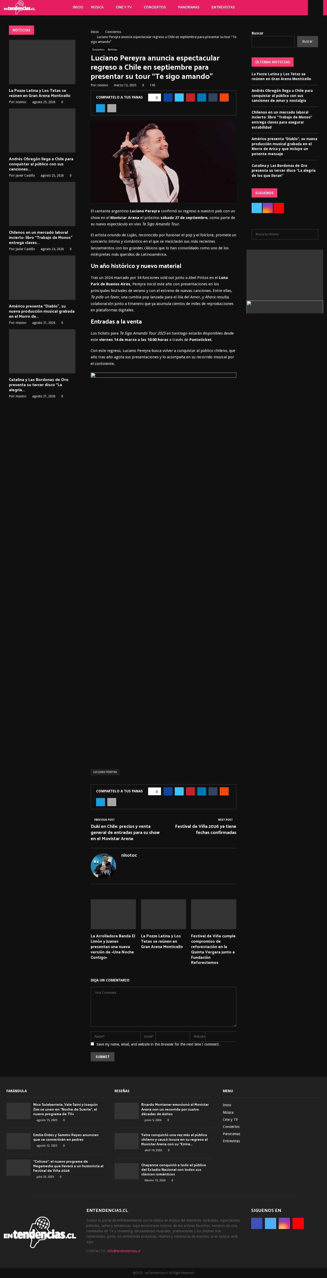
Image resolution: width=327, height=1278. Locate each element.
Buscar (257, 33)
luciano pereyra (105, 772)
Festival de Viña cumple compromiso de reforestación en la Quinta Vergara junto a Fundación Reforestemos (213, 949)
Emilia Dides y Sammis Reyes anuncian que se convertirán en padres (66, 1137)
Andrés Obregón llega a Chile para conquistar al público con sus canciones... (41, 164)
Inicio (78, 7)
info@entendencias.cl (123, 1251)
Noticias (112, 49)
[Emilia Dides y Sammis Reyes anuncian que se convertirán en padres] (18, 1141)
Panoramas (188, 7)
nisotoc (103, 85)
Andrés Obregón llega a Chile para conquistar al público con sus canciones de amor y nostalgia (282, 96)
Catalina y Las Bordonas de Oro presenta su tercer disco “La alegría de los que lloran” (284, 171)
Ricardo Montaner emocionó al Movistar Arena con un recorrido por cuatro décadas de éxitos (175, 1109)
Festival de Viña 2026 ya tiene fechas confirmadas (205, 830)
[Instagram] (291, 8)
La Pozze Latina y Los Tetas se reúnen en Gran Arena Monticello (162, 941)
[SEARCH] (313, 234)
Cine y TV (124, 7)
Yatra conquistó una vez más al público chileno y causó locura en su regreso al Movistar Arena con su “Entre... (174, 1139)
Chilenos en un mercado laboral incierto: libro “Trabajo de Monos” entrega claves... (41, 237)
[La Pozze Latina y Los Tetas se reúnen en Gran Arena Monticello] (42, 62)
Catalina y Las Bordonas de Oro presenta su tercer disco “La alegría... (38, 385)
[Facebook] (280, 8)
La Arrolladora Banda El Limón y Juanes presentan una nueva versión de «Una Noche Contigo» (113, 947)
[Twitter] (285, 8)
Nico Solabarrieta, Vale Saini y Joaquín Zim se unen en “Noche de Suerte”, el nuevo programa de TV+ (65, 1109)
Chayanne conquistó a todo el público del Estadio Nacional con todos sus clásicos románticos (173, 1169)
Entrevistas (223, 7)
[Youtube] (297, 8)
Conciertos (155, 7)
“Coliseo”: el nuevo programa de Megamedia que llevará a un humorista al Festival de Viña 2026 (68, 1166)
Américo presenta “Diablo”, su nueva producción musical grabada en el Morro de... (42, 311)
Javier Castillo (25, 175)
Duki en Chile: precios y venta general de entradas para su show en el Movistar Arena (125, 833)
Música (97, 7)
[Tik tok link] (302, 8)
